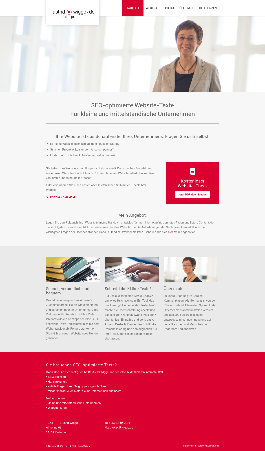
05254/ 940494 (120, 423)
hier (170, 232)
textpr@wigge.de (122, 427)
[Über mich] (192, 271)
